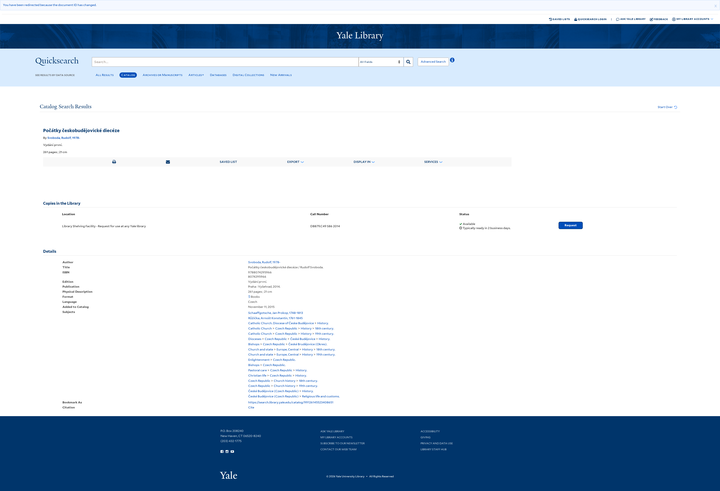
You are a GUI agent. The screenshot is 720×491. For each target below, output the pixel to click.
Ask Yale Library (633, 19)
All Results (105, 75)
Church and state (260, 349)
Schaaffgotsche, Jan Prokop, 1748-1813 (275, 313)
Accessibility (430, 431)
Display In (362, 162)
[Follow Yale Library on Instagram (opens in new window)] (227, 451)
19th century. (324, 333)
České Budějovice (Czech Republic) (273, 391)
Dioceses (254, 339)
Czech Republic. (284, 360)
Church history (285, 381)
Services (431, 162)
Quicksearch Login (592, 19)
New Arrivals (281, 75)
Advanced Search (433, 61)
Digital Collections (248, 75)
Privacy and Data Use (437, 443)
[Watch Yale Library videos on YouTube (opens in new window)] (232, 451)
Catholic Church (260, 328)
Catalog (128, 75)
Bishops (254, 344)
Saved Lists (561, 19)
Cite (251, 407)
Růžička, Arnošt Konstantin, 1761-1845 (275, 318)
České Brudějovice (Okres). (307, 344)
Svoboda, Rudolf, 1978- (63, 138)
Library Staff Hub (434, 449)
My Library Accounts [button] (693, 19)
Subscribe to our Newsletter (342, 443)
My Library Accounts (336, 437)
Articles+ (196, 75)
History (306, 328)
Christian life (257, 375)
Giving (425, 437)
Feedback (661, 19)
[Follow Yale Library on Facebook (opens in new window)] (221, 451)
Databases (218, 75)
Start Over (665, 107)
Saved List (228, 162)
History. (323, 323)
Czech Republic (286, 328)
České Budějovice (302, 339)
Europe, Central (288, 349)
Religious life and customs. (321, 396)
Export (293, 162)
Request (571, 225)
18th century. (324, 328)
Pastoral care (257, 370)
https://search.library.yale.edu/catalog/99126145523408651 (290, 402)
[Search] (408, 62)
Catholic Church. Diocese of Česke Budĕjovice (281, 323)
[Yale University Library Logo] (360, 36)
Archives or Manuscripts (162, 75)
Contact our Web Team (338, 449)
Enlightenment (259, 360)
